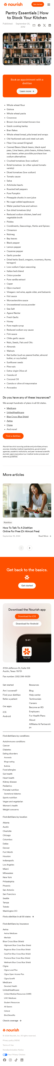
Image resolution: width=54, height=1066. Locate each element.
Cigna (10, 425)
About (32, 720)
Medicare (11, 408)
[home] (12, 4)
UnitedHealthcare (15, 412)
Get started (37, 4)
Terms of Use (8, 1045)
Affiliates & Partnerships (39, 726)
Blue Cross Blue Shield (18, 416)
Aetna (10, 421)
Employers (34, 711)
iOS (4, 712)
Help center (35, 695)
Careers (33, 703)
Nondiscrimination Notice (13, 1050)
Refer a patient (10, 699)
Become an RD (36, 707)
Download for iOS (27, 616)
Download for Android (27, 623)
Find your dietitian (12, 695)
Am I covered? (10, 690)
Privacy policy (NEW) (11, 1040)
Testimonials (35, 699)
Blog (31, 690)
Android (7, 716)
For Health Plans (37, 715)
